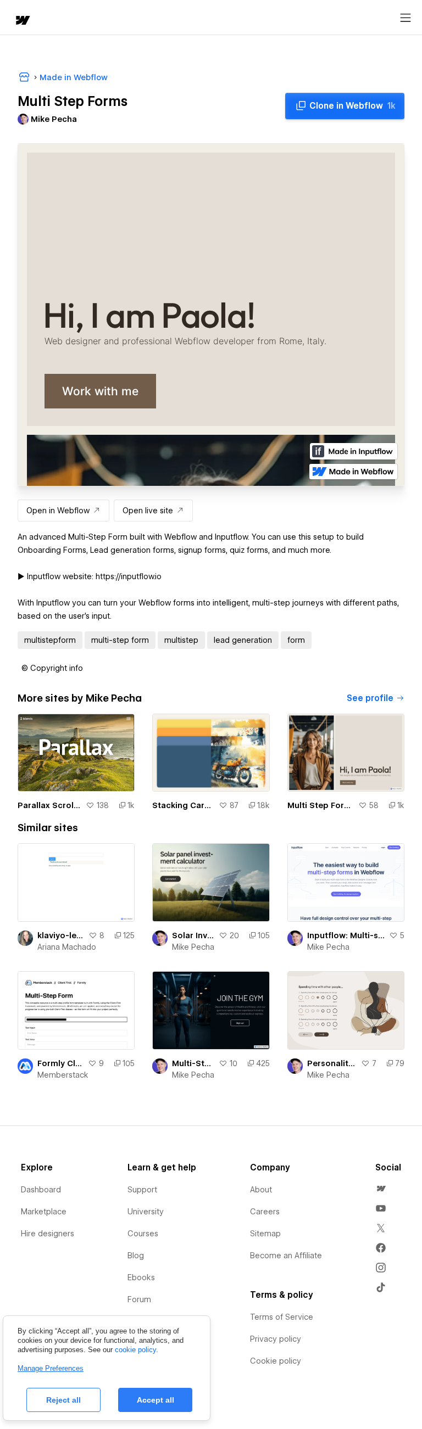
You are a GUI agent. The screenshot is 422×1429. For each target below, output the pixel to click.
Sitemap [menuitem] (265, 1233)
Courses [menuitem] (142, 1233)
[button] (52, 668)
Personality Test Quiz (332, 1063)
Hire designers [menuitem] (47, 1233)
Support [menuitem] (142, 1189)
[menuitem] (380, 1188)
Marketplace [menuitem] (43, 1211)
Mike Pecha (193, 947)
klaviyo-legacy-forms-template (60, 935)
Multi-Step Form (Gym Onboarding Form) (193, 1063)
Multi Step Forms (320, 805)
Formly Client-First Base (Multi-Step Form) (60, 1063)
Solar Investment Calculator (193, 935)
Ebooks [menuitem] (141, 1277)
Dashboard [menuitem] (41, 1189)
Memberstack (62, 1075)
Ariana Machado (66, 947)
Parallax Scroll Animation (49, 805)
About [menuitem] (261, 1189)
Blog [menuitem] (135, 1255)
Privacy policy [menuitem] (275, 1339)
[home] (22, 21)
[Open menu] (405, 18)
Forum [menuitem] (139, 1299)
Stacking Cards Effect (183, 805)
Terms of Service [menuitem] (281, 1317)
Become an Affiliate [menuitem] (286, 1255)
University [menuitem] (145, 1211)
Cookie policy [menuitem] (275, 1361)
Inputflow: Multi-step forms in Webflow (346, 935)
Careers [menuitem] (265, 1211)
